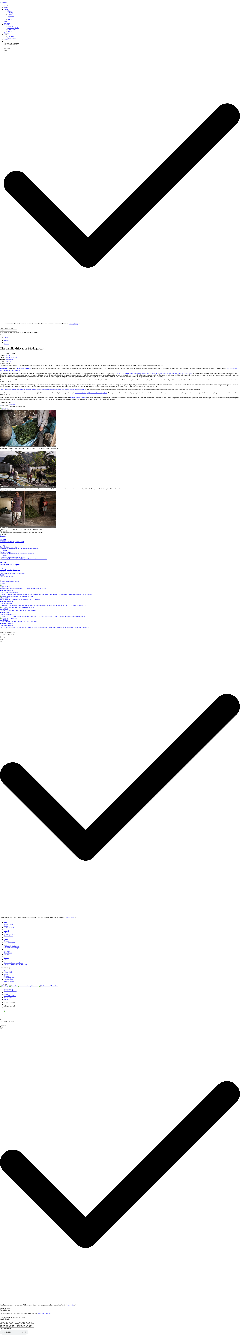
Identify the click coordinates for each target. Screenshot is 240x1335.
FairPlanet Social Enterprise (12, 948)
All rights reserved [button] (9, 1006)
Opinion (6, 33)
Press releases (12, 38)
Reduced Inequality (6, 552)
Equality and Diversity (10, 991)
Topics (6, 9)
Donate (6, 39)
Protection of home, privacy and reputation (12, 573)
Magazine (7, 23)
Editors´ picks (8, 972)
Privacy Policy (73, 324)
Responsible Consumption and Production (12, 557)
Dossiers (10, 26)
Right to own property (6, 576)
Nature (10, 14)
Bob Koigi (9, 361)
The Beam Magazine (10, 942)
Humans (10, 11)
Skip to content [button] (4, 1)
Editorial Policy (8, 989)
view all (10, 19)
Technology (11, 16)
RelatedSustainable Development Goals (12, 541)
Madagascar (9, 359)
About (6, 7)
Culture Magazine (9, 927)
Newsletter (11, 36)
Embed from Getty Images (6, 409)
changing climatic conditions (78, 397)
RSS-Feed (7, 954)
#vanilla (8, 357)
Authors (6, 958)
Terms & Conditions (10, 996)
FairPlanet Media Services (11, 946)
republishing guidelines (44, 1313)
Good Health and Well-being (8, 547)
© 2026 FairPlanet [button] (9, 1002)
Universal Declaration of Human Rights (15, 964)
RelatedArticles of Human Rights (10, 563)
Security (8, 355)
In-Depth (6, 24)
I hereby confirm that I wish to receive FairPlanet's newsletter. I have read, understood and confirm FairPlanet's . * (42, 324)
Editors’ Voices (8, 924)
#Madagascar (15, 357)
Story (5, 21)
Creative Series (12, 29)
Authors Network (9, 981)
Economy (10, 12)
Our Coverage (8, 971)
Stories (6, 926)
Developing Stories (13, 28)
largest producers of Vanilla (23, 368)
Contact (6, 994)
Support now (4, 536)
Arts (9, 18)
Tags (5, 959)
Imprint (6, 999)
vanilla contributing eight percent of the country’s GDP (91, 393)
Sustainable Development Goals (13, 963)
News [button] (5, 34)
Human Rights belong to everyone (10, 570)
